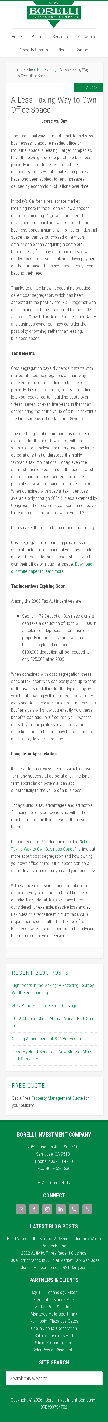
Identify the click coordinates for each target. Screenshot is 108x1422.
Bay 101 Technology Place (54, 1292)
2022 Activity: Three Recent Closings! (45, 1005)
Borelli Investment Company (54, 14)
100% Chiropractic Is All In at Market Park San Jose (54, 1260)
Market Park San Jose (54, 1306)
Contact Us (60, 1183)
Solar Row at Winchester (54, 1350)
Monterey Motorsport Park (54, 1314)
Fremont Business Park (54, 1299)
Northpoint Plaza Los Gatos (54, 1321)
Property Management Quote (57, 1098)
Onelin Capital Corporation (54, 1328)
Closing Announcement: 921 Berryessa (46, 1038)
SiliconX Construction (54, 1342)
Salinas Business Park (54, 1335)
